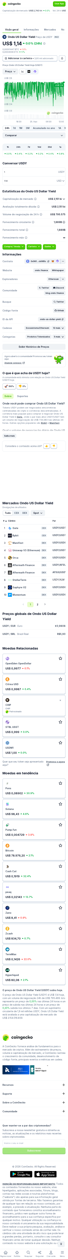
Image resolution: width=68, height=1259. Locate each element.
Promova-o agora (55, 761)
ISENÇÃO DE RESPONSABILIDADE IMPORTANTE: (28, 1184)
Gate (20, 416)
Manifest (54, 423)
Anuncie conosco (13, 363)
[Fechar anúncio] (60, 700)
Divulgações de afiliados (14, 507)
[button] (41, 270)
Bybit (44, 423)
